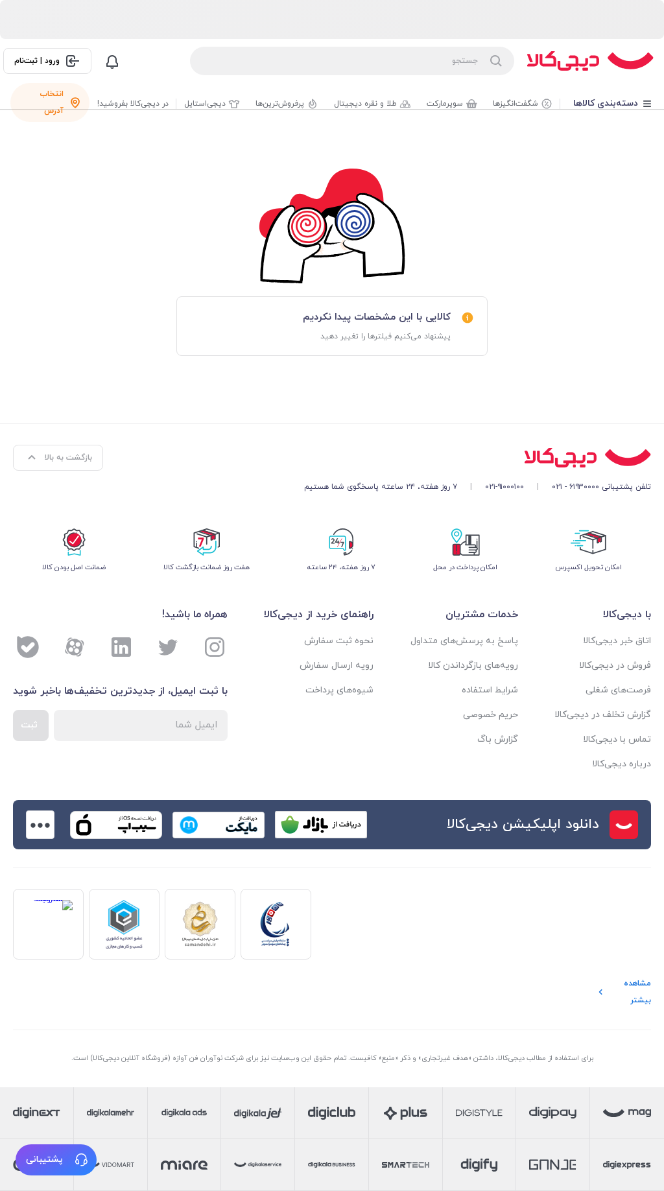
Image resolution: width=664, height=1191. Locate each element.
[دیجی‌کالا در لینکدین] (121, 647)
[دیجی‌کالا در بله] (28, 647)
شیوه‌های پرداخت (339, 690)
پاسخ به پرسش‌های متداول (463, 641)
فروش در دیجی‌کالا (615, 665)
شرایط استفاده (489, 690)
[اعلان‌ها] (112, 61)
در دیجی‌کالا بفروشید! (133, 104)
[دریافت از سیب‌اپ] (116, 824)
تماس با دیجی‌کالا (617, 739)
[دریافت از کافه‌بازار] (321, 824)
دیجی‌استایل (205, 104)
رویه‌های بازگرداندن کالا (472, 665)
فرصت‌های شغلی (618, 690)
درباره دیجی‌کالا (621, 764)
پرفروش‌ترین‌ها (279, 104)
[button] (56, 1159)
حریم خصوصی (490, 715)
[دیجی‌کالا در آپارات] (75, 647)
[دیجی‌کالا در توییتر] (168, 647)
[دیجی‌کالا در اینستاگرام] (215, 647)
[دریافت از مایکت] (218, 824)
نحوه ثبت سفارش (339, 641)
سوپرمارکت (445, 104)
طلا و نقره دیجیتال (365, 104)
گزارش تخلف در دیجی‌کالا (602, 715)
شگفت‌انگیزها (515, 104)
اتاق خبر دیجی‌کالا (617, 641)
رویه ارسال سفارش (337, 665)
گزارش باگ (497, 739)
